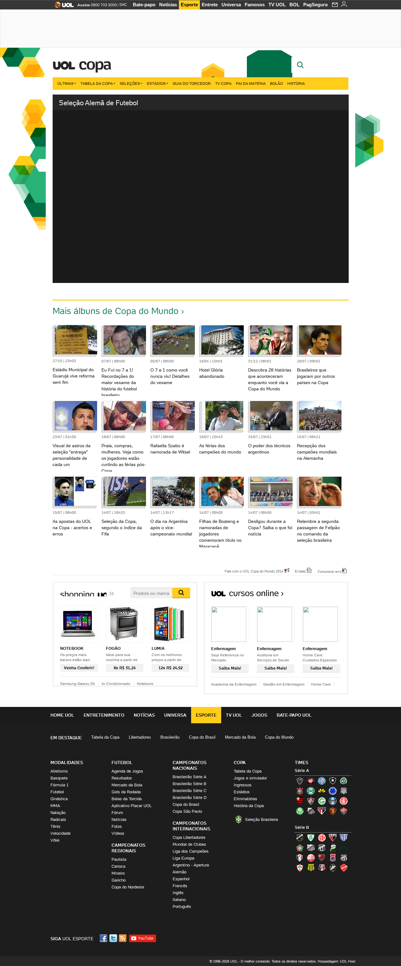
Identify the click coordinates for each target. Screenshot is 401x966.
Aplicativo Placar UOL (132, 805)
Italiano (179, 899)
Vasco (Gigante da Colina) (333, 868)
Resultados (122, 778)
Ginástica (59, 798)
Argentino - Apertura (191, 865)
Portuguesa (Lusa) (300, 868)
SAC (123, 5)
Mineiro (118, 873)
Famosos (255, 4)
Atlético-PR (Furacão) (311, 781)
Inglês (178, 892)
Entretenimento (104, 715)
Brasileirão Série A (189, 776)
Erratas (300, 571)
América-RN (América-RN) (322, 838)
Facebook (104, 938)
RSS (123, 938)
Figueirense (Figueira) (344, 791)
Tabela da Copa (97, 83)
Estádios (156, 83)
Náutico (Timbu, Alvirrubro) (311, 858)
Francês (180, 885)
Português (182, 906)
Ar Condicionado (116, 683)
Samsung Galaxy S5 (77, 683)
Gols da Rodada (126, 792)
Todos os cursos (327, 595)
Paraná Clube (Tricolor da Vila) (333, 858)
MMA (55, 805)
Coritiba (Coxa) (311, 791)
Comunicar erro (329, 571)
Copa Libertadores (189, 837)
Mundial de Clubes (189, 844)
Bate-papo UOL (294, 715)
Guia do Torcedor (192, 83)
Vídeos (118, 833)
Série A (302, 770)
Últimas (65, 83)
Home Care (321, 684)
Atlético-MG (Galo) (300, 781)
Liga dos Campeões (191, 851)
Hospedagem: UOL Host (336, 961)
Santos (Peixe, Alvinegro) (311, 811)
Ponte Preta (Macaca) (344, 858)
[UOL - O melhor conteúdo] (62, 7)
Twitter (113, 938)
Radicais (58, 819)
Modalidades (66, 762)
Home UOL (62, 715)
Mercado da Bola (240, 737)
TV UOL (277, 4)
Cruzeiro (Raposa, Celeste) (333, 791)
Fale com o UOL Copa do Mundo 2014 (254, 571)
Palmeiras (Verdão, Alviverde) (300, 811)
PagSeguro (315, 4)
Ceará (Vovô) (322, 848)
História (296, 83)
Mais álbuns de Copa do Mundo (116, 311)
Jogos (259, 715)
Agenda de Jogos (127, 771)
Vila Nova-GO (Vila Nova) (344, 868)
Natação (57, 812)
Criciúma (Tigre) (322, 791)
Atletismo (59, 771)
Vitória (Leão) (344, 811)
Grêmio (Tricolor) (333, 801)
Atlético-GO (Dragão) (333, 838)
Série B (302, 827)
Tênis (55, 826)
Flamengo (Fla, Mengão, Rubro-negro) (300, 801)
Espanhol (181, 879)
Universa (231, 4)
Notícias (168, 4)
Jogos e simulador (250, 778)
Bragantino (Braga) (311, 848)
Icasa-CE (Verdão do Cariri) (344, 848)
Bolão (276, 83)
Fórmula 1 (59, 785)
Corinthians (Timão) (300, 791)
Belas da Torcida (127, 798)
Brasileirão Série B (189, 783)
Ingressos (243, 785)
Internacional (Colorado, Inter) (344, 801)
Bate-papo (144, 4)
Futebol (57, 792)
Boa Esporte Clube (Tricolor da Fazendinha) (300, 848)
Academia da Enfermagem (234, 684)
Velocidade (60, 833)
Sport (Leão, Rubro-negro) (333, 811)
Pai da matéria (251, 83)
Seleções (130, 83)
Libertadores (140, 737)
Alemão (179, 872)
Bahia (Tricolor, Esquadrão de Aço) (322, 781)
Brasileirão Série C (189, 790)
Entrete (210, 4)
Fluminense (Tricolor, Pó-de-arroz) (311, 801)
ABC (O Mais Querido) (300, 838)
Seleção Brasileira (261, 819)
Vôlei (55, 840)
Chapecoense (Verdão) (344, 781)
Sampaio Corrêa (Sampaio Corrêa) (311, 868)
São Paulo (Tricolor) (322, 811)
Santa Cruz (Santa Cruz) (322, 868)
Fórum (117, 812)
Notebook (145, 683)
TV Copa (223, 83)
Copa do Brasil (202, 737)
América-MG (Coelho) (311, 838)
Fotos (117, 826)
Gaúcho (119, 880)
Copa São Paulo (187, 811)
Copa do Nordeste (128, 887)
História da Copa (249, 805)
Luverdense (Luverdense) (333, 848)
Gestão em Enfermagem (284, 684)
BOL (294, 4)
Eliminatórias (245, 798)
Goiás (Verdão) (322, 801)
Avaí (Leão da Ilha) (344, 838)
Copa (95, 64)
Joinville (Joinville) (300, 858)
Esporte (189, 4)
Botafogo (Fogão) (333, 781)
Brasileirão (170, 737)
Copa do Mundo (279, 737)
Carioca (118, 866)
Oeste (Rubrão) (322, 858)
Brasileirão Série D (189, 797)
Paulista (119, 859)
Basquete (59, 778)
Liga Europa (183, 858)
